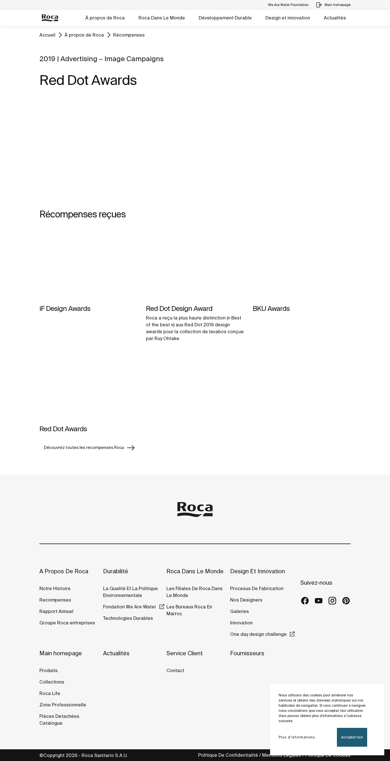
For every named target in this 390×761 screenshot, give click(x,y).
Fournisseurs (247, 653)
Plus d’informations (297, 737)
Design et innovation (288, 17)
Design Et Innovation (257, 571)
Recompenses (55, 599)
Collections (51, 681)
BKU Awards (271, 308)
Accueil (47, 34)
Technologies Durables (128, 618)
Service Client (184, 653)
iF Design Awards (64, 308)
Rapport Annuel (56, 611)
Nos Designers (246, 599)
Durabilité (115, 571)
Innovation (241, 622)
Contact (175, 670)
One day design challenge (258, 634)
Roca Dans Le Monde (161, 17)
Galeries (239, 611)
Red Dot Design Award (179, 308)
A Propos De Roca (63, 571)
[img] (88, 264)
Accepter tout (352, 737)
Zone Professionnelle (62, 704)
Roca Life (49, 693)
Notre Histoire (55, 588)
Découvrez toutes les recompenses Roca (84, 447)
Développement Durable (225, 17)
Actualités (335, 17)
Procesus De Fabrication (257, 588)
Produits (48, 670)
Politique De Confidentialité (228, 755)
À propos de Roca (105, 17)
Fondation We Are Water (129, 606)
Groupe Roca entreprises (67, 622)
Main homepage (60, 653)
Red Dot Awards (63, 429)
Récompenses (129, 34)
